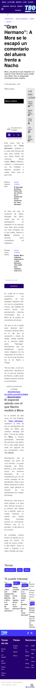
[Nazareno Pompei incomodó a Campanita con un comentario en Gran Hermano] (32, 594)
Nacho (27, 570)
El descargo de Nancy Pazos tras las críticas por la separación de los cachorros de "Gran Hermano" (18, 195)
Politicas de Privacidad (17, 682)
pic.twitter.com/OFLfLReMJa (16, 394)
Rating (30, 2)
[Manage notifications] (31, 685)
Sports (33, 661)
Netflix (33, 646)
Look (25, 2)
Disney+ (33, 650)
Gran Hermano (10, 570)
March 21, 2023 (14, 397)
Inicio (4, 2)
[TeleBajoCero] (9, 633)
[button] (14, 286)
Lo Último (11, 2)
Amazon (27, 667)
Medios (18, 2)
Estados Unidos (9, 684)
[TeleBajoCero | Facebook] (1, 14)
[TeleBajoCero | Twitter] (5, 14)
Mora (19, 570)
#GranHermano (14, 391)
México (15, 684)
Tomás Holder (27, 585)
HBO (32, 653)
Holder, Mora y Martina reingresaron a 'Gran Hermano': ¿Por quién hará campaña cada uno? (19, 263)
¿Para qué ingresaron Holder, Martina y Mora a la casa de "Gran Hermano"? (8, 600)
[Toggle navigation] (2, 9)
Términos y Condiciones (6, 682)
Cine (32, 657)
